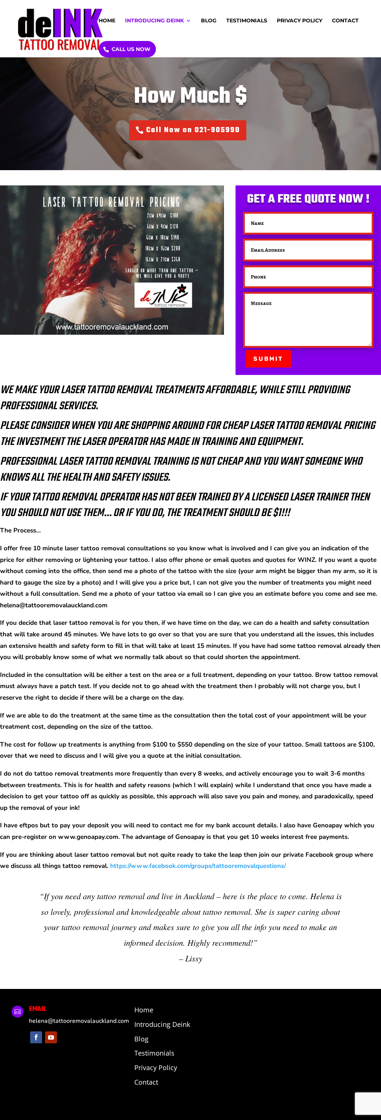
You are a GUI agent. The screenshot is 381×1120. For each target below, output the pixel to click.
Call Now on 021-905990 (193, 130)
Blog (209, 21)
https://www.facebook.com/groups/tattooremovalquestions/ (198, 866)
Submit (268, 358)
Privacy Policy (299, 21)
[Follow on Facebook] (36, 1037)
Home (107, 21)
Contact (345, 21)
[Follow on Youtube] (51, 1037)
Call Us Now (131, 49)
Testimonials (246, 21)
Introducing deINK (154, 21)
